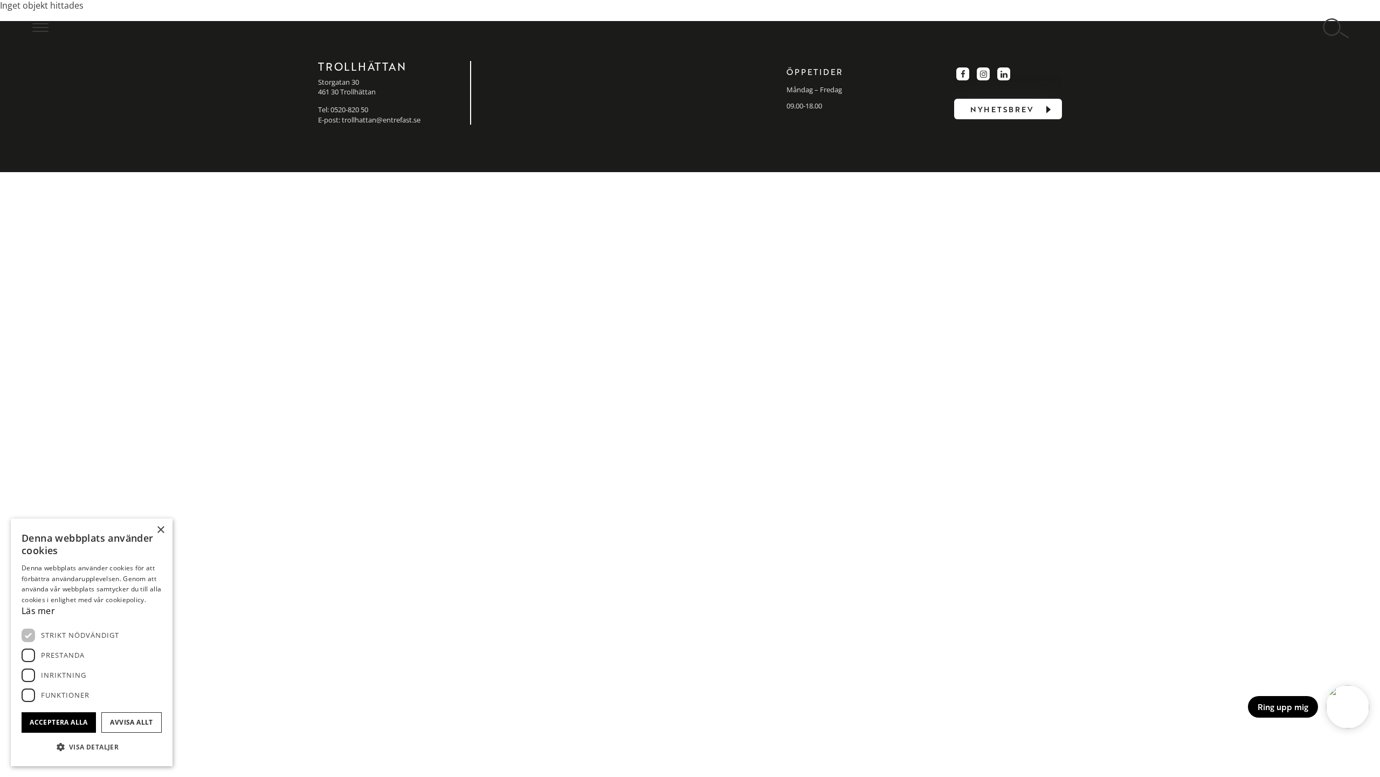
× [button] (160, 530)
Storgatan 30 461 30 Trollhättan (347, 87)
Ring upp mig (1283, 707)
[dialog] (91, 642)
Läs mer (38, 611)
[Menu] (40, 27)
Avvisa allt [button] (131, 722)
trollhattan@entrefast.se (381, 120)
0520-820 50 (349, 109)
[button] (92, 747)
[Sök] (1337, 29)
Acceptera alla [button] (59, 722)
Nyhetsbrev (1001, 109)
